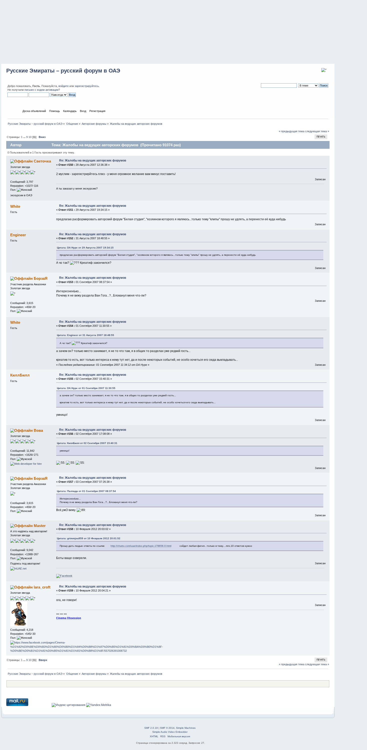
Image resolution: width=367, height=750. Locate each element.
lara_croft (42, 587)
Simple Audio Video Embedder (169, 731)
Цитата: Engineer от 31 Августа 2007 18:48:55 (85, 335)
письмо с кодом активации (41, 89)
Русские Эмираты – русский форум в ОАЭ (63, 71)
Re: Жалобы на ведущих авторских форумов (92, 160)
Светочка (42, 161)
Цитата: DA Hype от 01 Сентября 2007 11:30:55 (86, 388)
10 (29, 137)
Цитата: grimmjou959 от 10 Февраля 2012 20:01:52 (88, 538)
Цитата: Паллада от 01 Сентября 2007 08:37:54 (86, 491)
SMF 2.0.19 (151, 727)
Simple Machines (185, 727)
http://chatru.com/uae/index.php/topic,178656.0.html (141, 545)
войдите (63, 86)
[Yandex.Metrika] (98, 705)
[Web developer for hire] (26, 463)
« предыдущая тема (291, 131)
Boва (38, 430)
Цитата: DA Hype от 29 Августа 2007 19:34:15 (85, 247)
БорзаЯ (40, 278)
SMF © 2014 (167, 727)
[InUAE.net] (18, 568)
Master (40, 526)
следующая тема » (317, 131)
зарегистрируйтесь (87, 86)
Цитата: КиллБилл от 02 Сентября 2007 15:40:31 (87, 443)
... (24, 137)
